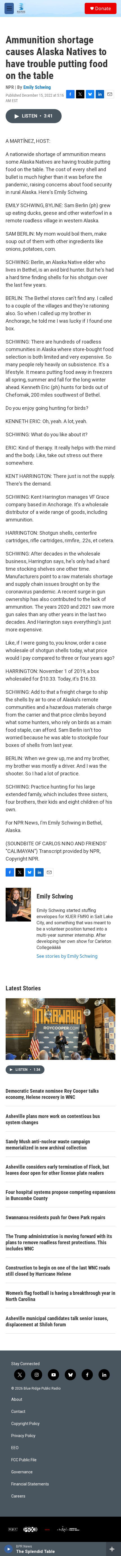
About (16, 1399)
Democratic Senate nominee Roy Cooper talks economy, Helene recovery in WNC (52, 1094)
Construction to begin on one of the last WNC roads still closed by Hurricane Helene (58, 1271)
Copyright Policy (25, 1424)
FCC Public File (24, 1460)
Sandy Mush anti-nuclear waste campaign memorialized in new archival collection (48, 1145)
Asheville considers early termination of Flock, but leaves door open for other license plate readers (57, 1170)
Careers (18, 1496)
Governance (22, 1472)
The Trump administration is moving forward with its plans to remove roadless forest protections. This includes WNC (59, 1242)
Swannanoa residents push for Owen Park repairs (55, 1217)
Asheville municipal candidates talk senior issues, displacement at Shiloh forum (57, 1321)
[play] (8, 1549)
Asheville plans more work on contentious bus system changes (53, 1119)
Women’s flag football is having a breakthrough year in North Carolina (60, 1296)
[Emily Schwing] (18, 905)
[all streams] (113, 1549)
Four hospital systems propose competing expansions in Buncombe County (60, 1195)
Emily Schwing (37, 87)
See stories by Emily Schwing (67, 956)
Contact (18, 1412)
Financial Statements (30, 1484)
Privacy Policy (23, 1436)
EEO (15, 1448)
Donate (103, 8)
